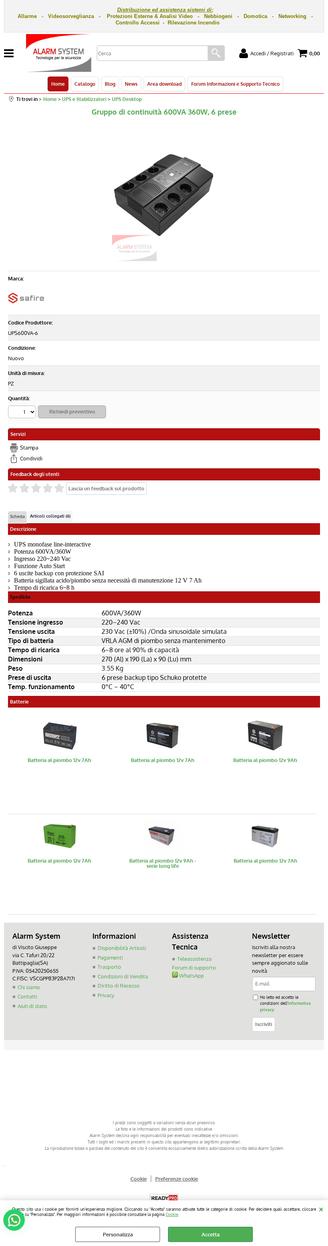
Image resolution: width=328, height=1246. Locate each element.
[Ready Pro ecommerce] (164, 1198)
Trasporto (109, 967)
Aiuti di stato (32, 1006)
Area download (164, 84)
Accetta (211, 1234)
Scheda (17, 516)
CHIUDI (321, 1208)
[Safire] (26, 307)
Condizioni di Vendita (123, 976)
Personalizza (118, 1234)
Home (58, 84)
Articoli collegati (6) (50, 516)
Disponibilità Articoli (122, 948)
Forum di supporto (194, 967)
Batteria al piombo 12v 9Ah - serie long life (162, 863)
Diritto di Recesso (119, 985)
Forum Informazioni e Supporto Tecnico (235, 84)
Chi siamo (29, 987)
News (131, 84)
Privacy (106, 995)
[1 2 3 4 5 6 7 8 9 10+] (23, 412)
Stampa (29, 447)
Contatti (27, 996)
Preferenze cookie (176, 1178)
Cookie (172, 1214)
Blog (110, 84)
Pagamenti (110, 957)
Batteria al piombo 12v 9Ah (265, 760)
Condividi (31, 458)
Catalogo (84, 84)
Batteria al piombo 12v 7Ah (59, 760)
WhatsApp (191, 975)
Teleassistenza (194, 959)
